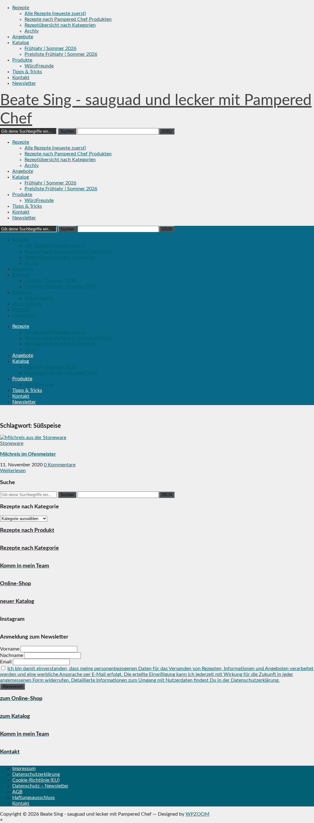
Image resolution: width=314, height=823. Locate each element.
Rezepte (20, 7)
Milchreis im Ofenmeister (28, 454)
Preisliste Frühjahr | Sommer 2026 (61, 54)
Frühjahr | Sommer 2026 (50, 48)
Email (6, 661)
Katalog (20, 42)
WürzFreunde (39, 65)
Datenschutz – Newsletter (40, 785)
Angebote (22, 36)
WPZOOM (197, 814)
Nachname (11, 655)
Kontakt (20, 77)
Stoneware (11, 443)
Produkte (22, 60)
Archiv (32, 30)
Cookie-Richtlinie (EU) (35, 780)
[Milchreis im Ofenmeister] (33, 437)
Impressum (24, 768)
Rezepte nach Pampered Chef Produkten (68, 19)
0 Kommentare (59, 464)
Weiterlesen (13, 470)
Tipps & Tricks (27, 71)
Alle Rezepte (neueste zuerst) (55, 13)
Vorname (9, 649)
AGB (17, 791)
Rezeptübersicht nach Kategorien (60, 25)
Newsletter (24, 83)
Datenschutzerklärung (36, 774)
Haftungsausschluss (33, 797)
